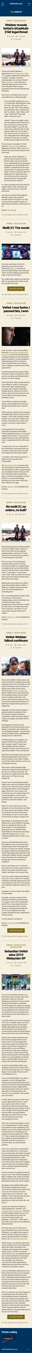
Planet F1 (11, 617)
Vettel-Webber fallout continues (16, 638)
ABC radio (21, 834)
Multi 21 (15, 215)
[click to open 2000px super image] (16, 57)
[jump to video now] (16, 252)
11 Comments (17, 965)
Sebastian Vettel (23, 215)
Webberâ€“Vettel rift (12, 465)
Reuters (10, 487)
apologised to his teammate (11, 1211)
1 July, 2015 (21, 36)
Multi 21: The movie (16, 228)
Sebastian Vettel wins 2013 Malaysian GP (16, 954)
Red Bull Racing (20, 20)
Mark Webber (8, 215)
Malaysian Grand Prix (19, 691)
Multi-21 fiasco (14, 146)
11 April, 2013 (21, 514)
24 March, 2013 (21, 963)
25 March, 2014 (21, 232)
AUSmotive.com (16, 4)
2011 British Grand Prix (18, 1239)
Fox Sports (11, 210)
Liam (12, 36)
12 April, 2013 (21, 315)
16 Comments (17, 648)
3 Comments (17, 39)
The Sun (11, 923)
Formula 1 (9, 20)
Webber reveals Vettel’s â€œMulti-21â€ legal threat (16, 28)
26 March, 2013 (21, 645)
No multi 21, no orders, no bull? (16, 508)
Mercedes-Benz (20, 945)
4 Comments (17, 235)
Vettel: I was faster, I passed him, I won (16, 309)
